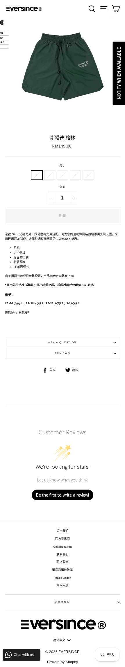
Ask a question (62, 342)
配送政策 (62, 562)
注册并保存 (62, 602)
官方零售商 (62, 538)
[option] (62, 74)
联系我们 (62, 554)
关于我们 (62, 531)
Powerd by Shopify (62, 662)
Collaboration (62, 546)
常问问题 (62, 585)
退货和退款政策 (62, 569)
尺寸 (63, 165)
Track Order (62, 577)
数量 (63, 187)
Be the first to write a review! (62, 495)
